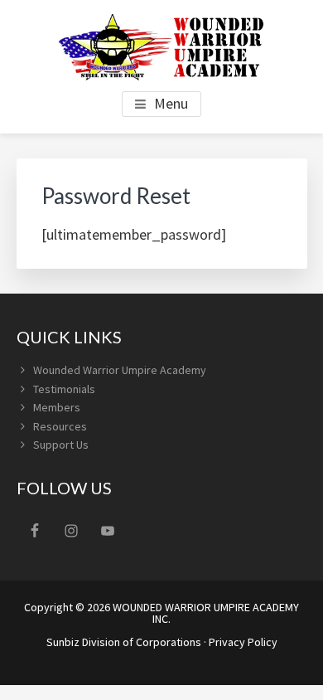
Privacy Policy (243, 641)
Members (56, 407)
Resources (60, 426)
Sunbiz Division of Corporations (123, 641)
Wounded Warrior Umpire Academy (119, 369)
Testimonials (64, 389)
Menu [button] (171, 103)
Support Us (61, 444)
